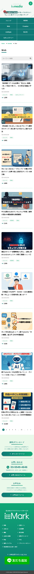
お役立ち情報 (6, 536)
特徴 (4, 525)
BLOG (25, 32)
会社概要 (21, 529)
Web (8, 26)
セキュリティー (8, 38)
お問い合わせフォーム (17, 475)
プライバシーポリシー (25, 543)
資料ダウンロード (23, 536)
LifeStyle (8, 32)
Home (3, 43)
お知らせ (5, 529)
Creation (25, 26)
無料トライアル (7, 543)
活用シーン (22, 525)
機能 (4, 532)
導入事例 (21, 532)
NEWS (25, 20)
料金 (4, 539)
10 (21, 429)
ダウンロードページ (18, 454)
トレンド (8, 20)
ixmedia (10, 43)
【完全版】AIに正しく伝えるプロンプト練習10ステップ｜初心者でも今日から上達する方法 (17, 128)
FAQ (20, 539)
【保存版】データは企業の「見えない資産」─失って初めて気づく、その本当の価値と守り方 (17, 86)
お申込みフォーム (18, 495)
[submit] (30, 58)
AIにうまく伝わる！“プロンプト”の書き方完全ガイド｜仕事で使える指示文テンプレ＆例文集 (17, 171)
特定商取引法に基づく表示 (10, 547)
